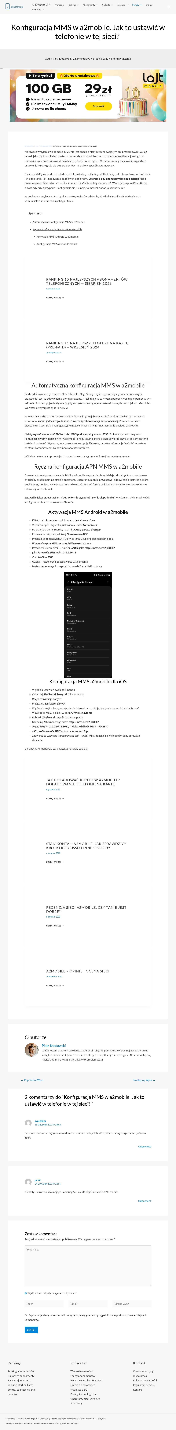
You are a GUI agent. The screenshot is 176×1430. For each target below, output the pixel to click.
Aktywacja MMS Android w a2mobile (58, 236)
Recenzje (121, 5)
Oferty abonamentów (82, 1376)
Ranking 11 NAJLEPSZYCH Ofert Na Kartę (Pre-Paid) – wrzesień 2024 (87, 345)
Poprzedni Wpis (32, 1080)
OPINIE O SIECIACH (55, 966)
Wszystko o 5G (78, 1389)
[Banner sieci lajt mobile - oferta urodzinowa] (88, 95)
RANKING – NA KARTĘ (56, 338)
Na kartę (106, 5)
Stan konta (52, 838)
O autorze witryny (143, 1371)
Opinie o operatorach (82, 1385)
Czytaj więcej (55, 297)
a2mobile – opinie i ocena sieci (78, 971)
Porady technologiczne (83, 1394)
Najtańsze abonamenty (21, 1376)
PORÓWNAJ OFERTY (41, 5)
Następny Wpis (144, 1080)
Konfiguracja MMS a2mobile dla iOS (57, 244)
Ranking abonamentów (21, 1371)
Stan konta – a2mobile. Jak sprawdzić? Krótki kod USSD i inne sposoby (86, 846)
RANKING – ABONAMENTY (58, 274)
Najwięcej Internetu (19, 1380)
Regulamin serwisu (144, 1385)
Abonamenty (89, 5)
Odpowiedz (144, 1146)
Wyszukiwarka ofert (81, 1371)
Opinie (149, 5)
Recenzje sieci (54, 902)
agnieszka (40, 1121)
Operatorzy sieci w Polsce (85, 1398)
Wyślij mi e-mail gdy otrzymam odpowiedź (52, 1293)
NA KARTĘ (72, 338)
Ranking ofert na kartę (20, 1385)
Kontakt (137, 1389)
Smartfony (37, 9)
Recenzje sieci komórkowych (86, 1380)
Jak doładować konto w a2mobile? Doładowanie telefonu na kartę (83, 782)
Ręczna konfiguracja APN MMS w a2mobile (57, 229)
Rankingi (72, 5)
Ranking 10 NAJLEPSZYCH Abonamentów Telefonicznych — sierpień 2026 (87, 281)
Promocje (59, 5)
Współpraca (140, 1376)
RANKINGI (77, 274)
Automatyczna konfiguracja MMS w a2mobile (59, 222)
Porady (135, 5)
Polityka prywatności (145, 1380)
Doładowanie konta (57, 775)
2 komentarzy (81, 58)
